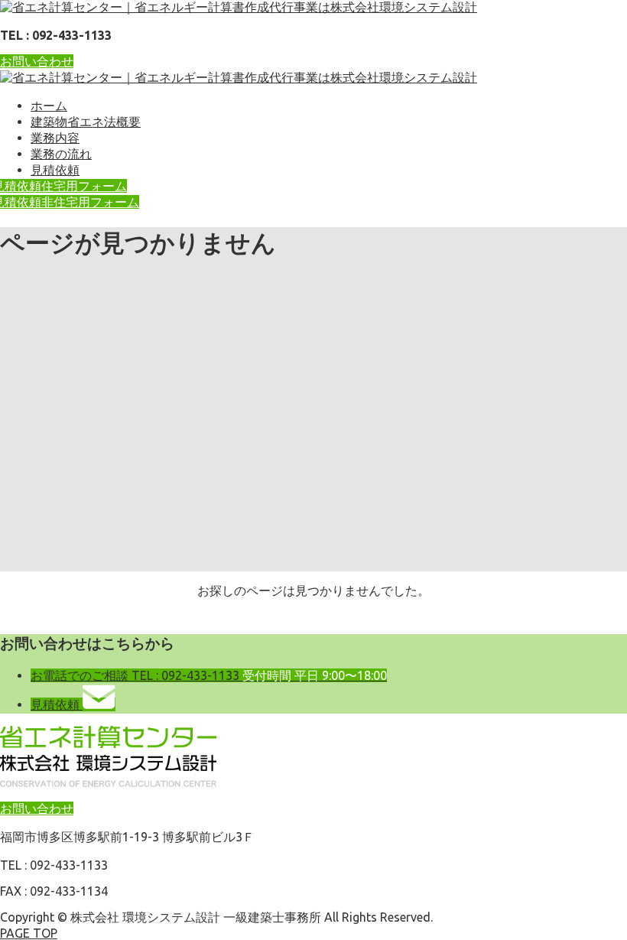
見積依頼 (55, 170)
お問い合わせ (36, 61)
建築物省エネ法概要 (86, 121)
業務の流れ (61, 154)
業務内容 (55, 138)
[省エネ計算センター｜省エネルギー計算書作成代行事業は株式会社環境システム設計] (238, 7)
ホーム (49, 105)
